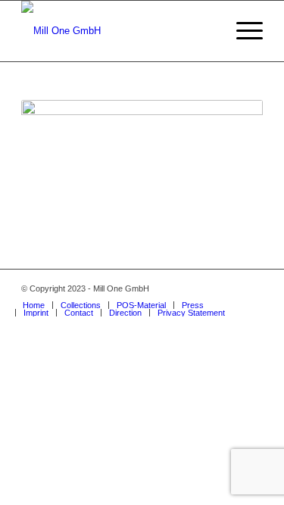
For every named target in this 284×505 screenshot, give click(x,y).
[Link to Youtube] (251, 288)
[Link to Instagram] (206, 288)
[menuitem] (33, 305)
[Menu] (242, 31)
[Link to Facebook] (228, 288)
